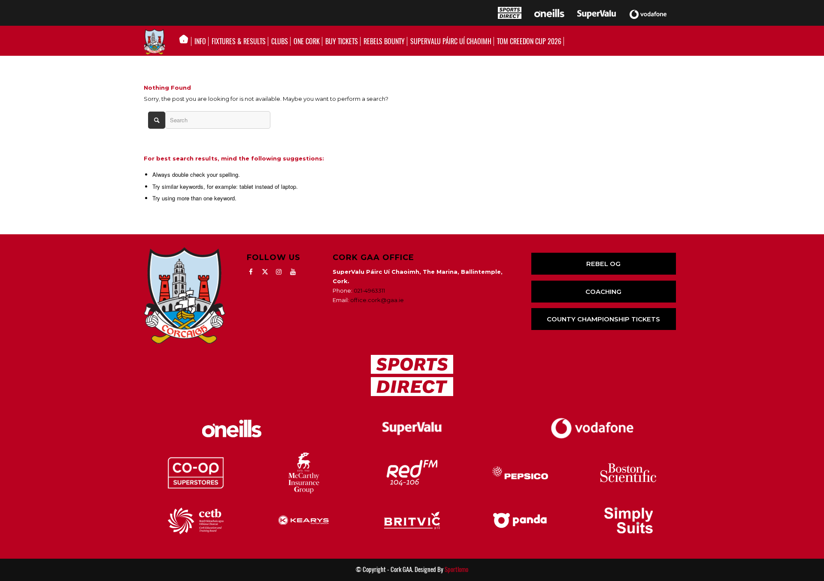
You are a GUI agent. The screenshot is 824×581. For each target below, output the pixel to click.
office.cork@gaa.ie (377, 300)
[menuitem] (186, 42)
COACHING (603, 291)
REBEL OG (603, 264)
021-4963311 (369, 290)
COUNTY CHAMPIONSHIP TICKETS (603, 319)
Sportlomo (456, 569)
